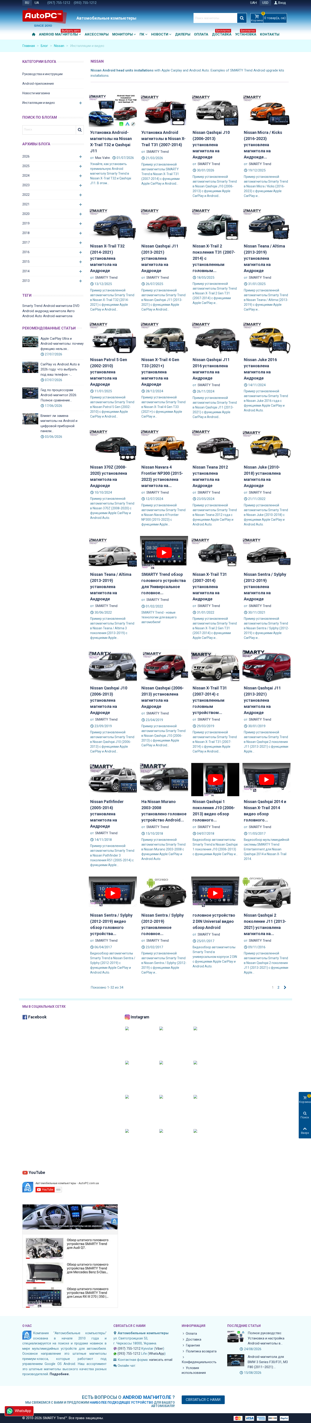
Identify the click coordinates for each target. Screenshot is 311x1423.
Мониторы (122, 34)
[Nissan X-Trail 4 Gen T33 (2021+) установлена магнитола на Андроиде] (164, 337)
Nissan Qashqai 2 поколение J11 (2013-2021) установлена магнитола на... (265, 924)
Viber (159, 1348)
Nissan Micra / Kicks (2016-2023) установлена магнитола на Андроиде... (263, 144)
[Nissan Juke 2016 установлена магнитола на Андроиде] (266, 337)
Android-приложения (38, 83)
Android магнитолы (59, 33)
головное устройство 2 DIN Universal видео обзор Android (214, 921)
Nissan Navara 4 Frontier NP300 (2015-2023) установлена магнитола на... (162, 476)
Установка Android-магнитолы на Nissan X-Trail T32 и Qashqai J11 (111, 141)
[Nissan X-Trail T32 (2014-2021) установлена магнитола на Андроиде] (113, 224)
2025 (26, 166)
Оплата (201, 34)
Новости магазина (36, 93)
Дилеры (182, 34)
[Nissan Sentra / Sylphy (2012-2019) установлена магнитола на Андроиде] (266, 552)
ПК (142, 34)
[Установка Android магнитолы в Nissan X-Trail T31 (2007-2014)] (164, 110)
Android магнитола (57, 306)
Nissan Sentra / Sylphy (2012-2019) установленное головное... (162, 924)
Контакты (269, 34)
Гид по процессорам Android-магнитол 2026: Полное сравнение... (59, 395)
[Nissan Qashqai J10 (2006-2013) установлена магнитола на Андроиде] (215, 110)
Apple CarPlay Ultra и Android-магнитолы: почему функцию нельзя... (62, 344)
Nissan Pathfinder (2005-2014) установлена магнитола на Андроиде (107, 814)
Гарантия (193, 1345)
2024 (26, 175)
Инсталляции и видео (38, 103)
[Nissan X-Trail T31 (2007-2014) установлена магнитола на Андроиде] (215, 552)
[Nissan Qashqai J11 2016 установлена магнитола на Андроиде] (215, 337)
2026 (26, 156)
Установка (245, 33)
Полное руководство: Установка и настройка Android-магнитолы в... (266, 1338)
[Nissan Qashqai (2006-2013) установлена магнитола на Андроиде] (164, 666)
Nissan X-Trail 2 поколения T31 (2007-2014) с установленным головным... (214, 258)
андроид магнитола (50, 311)
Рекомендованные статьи (49, 328)
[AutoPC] (48, 18)
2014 (26, 271)
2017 (26, 242)
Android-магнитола (57, 316)
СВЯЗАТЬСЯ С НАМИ (129, 1326)
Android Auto (32, 316)
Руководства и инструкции (42, 74)
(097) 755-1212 (58, 3)
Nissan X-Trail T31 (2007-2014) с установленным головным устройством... (210, 700)
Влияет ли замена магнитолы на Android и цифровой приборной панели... (59, 423)
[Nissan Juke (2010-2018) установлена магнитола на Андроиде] (266, 445)
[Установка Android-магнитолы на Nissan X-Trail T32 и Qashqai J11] (113, 110)
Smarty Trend (32, 306)
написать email (160, 1360)
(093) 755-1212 (85, 3)
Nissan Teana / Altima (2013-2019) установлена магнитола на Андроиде (264, 258)
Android (28, 311)
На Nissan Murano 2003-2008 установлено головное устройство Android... (163, 810)
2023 (26, 185)
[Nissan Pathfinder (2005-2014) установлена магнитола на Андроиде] (113, 779)
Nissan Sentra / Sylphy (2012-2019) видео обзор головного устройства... (111, 924)
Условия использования (194, 1370)
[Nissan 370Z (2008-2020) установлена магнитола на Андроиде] (113, 445)
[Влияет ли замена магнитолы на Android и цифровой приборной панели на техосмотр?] (30, 418)
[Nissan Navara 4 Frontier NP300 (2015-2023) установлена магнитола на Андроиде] (164, 445)
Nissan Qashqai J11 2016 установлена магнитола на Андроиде (211, 368)
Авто (71, 311)
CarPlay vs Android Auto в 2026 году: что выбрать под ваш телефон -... (60, 369)
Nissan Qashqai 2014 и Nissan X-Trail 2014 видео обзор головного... (265, 810)
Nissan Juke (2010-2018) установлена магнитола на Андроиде (262, 476)
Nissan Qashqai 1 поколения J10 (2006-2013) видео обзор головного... (214, 810)
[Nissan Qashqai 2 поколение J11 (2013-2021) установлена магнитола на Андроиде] (266, 893)
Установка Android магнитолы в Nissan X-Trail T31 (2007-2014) (163, 138)
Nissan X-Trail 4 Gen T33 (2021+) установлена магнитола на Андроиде (160, 372)
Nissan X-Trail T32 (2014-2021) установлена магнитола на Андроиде (107, 258)
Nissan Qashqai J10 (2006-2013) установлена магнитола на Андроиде (211, 144)
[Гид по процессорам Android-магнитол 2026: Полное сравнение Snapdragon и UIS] (30, 393)
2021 (26, 204)
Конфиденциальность (199, 1362)
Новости (159, 34)
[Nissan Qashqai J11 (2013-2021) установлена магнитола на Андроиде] (164, 224)
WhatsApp (156, 1354)
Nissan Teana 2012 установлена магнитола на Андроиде (210, 476)
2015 (26, 261)
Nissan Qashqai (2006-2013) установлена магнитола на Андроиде (162, 697)
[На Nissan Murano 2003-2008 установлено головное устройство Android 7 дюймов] (164, 779)
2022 (26, 194)
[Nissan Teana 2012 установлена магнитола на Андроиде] (215, 445)
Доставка (222, 33)
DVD (76, 306)
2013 (26, 281)
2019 (26, 223)
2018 (26, 233)
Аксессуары (97, 34)
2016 (26, 252)
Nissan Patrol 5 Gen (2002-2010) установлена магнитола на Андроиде (108, 372)
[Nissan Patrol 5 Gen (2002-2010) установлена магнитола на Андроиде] (113, 337)
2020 (26, 214)
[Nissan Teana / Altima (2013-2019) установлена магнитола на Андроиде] (266, 224)
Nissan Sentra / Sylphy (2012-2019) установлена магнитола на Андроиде (265, 586)
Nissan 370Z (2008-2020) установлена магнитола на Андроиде (108, 476)
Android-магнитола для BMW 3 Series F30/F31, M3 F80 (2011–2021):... (268, 1362)
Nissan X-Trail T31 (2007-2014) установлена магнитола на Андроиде (210, 586)
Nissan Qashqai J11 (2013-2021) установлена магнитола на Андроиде (159, 258)
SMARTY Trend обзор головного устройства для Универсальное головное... (163, 583)
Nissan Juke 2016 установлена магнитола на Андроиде (260, 368)
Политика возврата (201, 1351)
